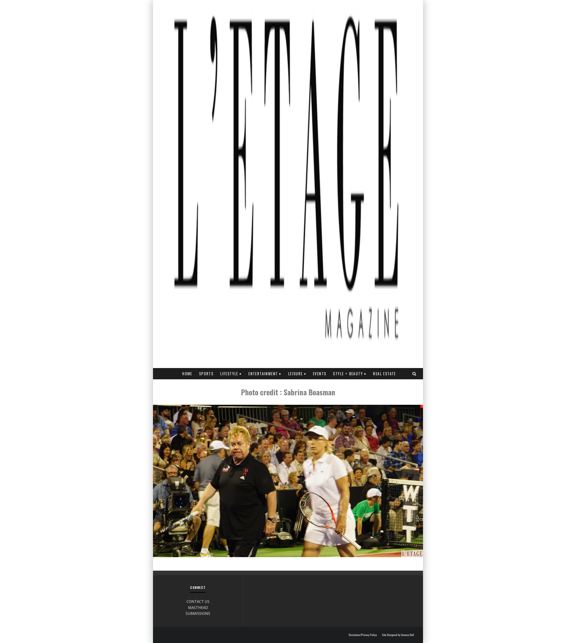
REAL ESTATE (384, 373)
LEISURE (295, 373)
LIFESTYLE (229, 373)
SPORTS (206, 373)
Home (187, 373)
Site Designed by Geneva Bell (398, 635)
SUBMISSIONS (198, 613)
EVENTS (319, 373)
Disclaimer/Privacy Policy (363, 635)
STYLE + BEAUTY (348, 373)
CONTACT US (198, 601)
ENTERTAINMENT (263, 373)
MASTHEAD (198, 607)
